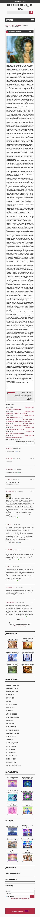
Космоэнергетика (11, 762)
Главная (7, 25)
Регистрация (17, 1)
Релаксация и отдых (11, 727)
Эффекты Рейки (10, 698)
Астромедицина (10, 749)
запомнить (10, 896)
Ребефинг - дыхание (11, 756)
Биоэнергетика (29, 407)
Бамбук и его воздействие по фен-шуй (17, 425)
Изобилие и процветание (12, 685)
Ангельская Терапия (11, 704)
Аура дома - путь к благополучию (16, 413)
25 (22, 25)
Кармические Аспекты (12, 688)
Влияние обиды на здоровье (14, 437)
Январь (18, 25)
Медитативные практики (12, 717)
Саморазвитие (30, 431)
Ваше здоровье (29, 415)
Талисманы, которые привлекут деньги (17, 421)
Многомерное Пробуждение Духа (20, 6)
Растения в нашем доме (13, 409)
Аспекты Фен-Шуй (28, 419)
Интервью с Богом (11, 759)
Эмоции (29, 396)
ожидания (17, 395)
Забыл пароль (15, 898)
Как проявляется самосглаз (14, 429)
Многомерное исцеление (12, 730)
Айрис (30, 392)
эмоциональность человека (20, 396)
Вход (24, 1)
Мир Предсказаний (11, 746)
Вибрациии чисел (10, 724)
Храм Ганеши (9, 740)
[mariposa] (9, 498)
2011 (13, 25)
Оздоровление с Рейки (12, 691)
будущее (29, 398)
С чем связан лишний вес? (14, 417)
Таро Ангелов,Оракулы (12, 743)
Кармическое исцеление (12, 733)
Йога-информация (11, 752)
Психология (9, 711)
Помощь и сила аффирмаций (14, 433)
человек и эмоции (26, 393)
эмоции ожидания (17, 393)
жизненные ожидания (26, 395)
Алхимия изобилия (11, 714)
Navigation (9, 20)
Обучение (8, 701)
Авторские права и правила (13, 765)
